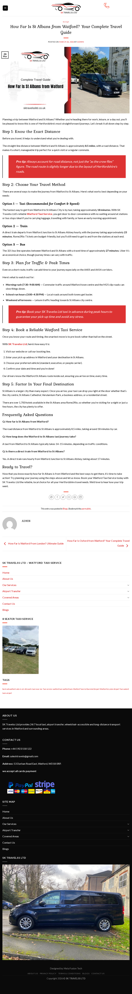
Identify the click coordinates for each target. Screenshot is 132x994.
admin (80, 42)
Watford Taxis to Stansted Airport (86, 689)
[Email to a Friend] (69, 497)
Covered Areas (10, 597)
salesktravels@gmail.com (24, 756)
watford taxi (57, 689)
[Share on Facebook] (57, 497)
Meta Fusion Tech (73, 968)
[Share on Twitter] (63, 497)
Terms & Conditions (69, 973)
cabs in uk (20, 689)
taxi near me (37, 689)
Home (5, 572)
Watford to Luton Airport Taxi (111, 689)
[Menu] (5, 8)
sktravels (28, 689)
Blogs (66, 21)
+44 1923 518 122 (21, 748)
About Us (7, 578)
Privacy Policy (48, 973)
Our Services (9, 584)
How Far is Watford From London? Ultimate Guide (36, 543)
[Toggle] (128, 585)
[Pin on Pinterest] (74, 497)
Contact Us (8, 603)
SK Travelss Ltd (17, 344)
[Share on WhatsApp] (51, 497)
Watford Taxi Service (39, 213)
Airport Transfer (11, 591)
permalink (86, 508)
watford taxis (68, 689)
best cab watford (8, 689)
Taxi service (47, 689)
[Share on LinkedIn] (80, 497)
